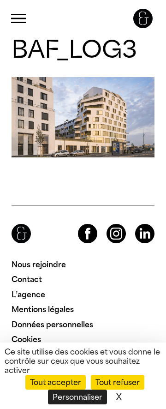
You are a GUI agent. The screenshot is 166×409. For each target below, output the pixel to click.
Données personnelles (52, 324)
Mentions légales (43, 309)
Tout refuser (117, 382)
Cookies (26, 339)
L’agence (28, 294)
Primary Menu (18, 18)
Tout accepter (55, 382)
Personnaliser (77, 397)
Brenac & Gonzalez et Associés (143, 18)
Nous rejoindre (39, 264)
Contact (27, 279)
